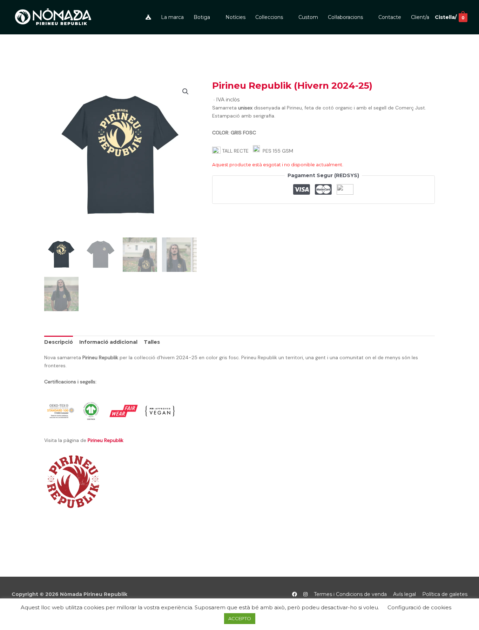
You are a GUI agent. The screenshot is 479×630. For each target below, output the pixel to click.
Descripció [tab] (58, 342)
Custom (308, 17)
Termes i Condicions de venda (350, 594)
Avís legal (404, 594)
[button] (185, 91)
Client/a (420, 17)
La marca (172, 17)
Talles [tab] (152, 342)
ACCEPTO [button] (239, 618)
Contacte (389, 17)
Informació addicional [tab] (108, 342)
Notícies (235, 17)
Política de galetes (444, 594)
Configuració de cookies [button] (419, 607)
